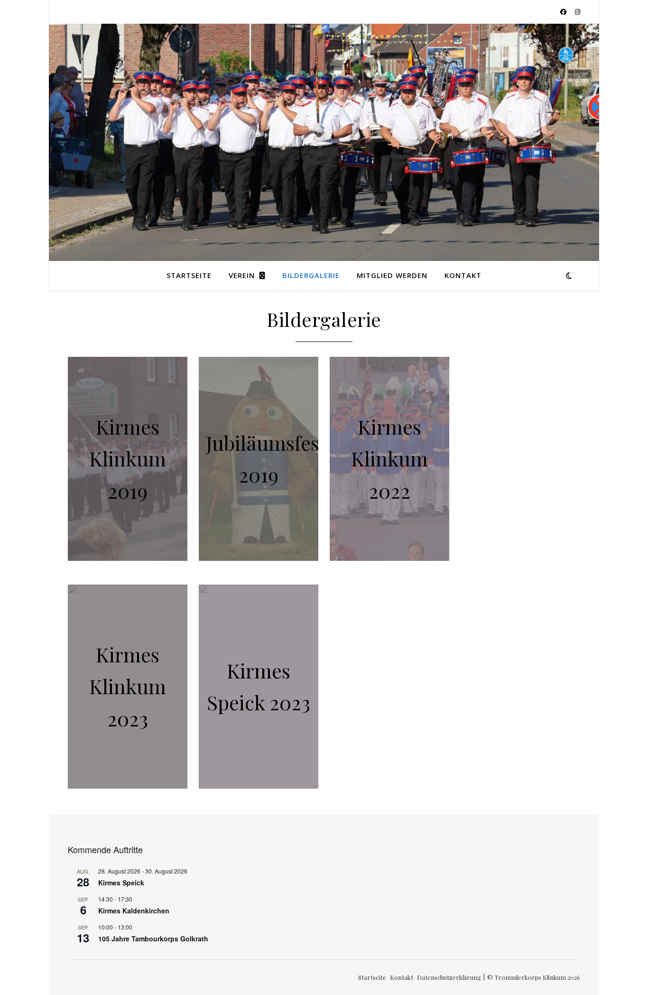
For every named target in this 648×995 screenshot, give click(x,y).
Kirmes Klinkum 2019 (127, 458)
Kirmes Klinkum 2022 (389, 458)
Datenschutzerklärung (449, 977)
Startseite (189, 275)
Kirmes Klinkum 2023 (127, 686)
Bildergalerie (311, 275)
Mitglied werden (392, 275)
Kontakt (462, 275)
